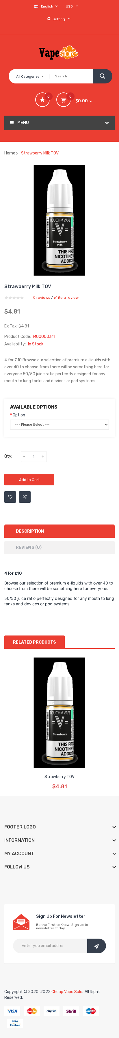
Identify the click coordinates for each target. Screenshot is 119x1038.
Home (9, 153)
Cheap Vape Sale (66, 991)
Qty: (8, 456)
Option (19, 415)
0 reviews (41, 297)
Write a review (66, 297)
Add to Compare (25, 497)
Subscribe (96, 946)
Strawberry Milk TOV (40, 153)
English (47, 6)
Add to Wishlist (10, 497)
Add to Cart (29, 480)
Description (30, 531)
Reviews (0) (29, 547)
